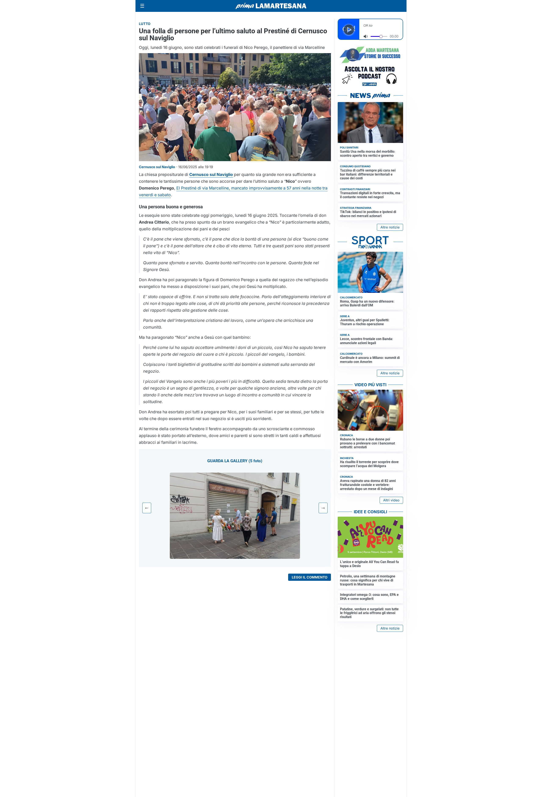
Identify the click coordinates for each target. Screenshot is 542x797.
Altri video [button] (391, 500)
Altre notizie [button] (390, 227)
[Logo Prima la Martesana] (271, 6)
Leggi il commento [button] (309, 577)
